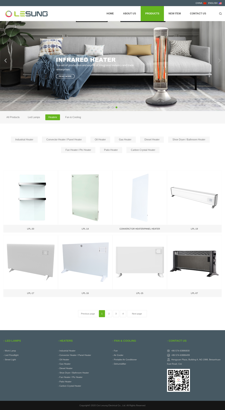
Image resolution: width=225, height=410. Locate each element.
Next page (137, 313)
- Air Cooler (117, 355)
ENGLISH (213, 3)
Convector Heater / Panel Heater (64, 139)
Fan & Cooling (73, 117)
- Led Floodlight (11, 355)
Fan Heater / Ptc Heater (78, 150)
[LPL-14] (85, 197)
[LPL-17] (31, 262)
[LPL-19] (194, 197)
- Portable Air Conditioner (124, 359)
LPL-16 (85, 293)
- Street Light (9, 359)
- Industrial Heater (66, 350)
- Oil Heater (63, 359)
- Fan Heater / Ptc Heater (70, 377)
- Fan (115, 350)
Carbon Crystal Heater (143, 150)
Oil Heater (100, 139)
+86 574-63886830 (180, 350)
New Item (175, 13)
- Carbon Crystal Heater (69, 386)
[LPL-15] (140, 262)
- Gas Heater (64, 364)
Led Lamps (34, 117)
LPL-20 (30, 229)
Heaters (52, 117)
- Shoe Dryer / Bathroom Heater (73, 372)
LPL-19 (194, 229)
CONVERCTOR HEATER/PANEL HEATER (140, 229)
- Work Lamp (9, 350)
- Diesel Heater (65, 368)
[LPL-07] (194, 262)
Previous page (88, 313)
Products (152, 13)
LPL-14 (85, 229)
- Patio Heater (64, 381)
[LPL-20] (31, 197)
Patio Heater (111, 150)
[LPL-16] (85, 262)
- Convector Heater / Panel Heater (74, 355)
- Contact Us (177, 340)
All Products (13, 117)
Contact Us (198, 13)
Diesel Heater (151, 139)
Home (110, 13)
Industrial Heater (24, 139)
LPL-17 (30, 293)
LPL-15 (139, 293)
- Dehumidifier (119, 364)
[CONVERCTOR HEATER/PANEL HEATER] (140, 197)
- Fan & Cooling (124, 340)
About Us (129, 13)
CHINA (199, 3)
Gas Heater (125, 139)
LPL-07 (194, 293)
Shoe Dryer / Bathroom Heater (188, 139)
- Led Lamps (12, 340)
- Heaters (65, 340)
